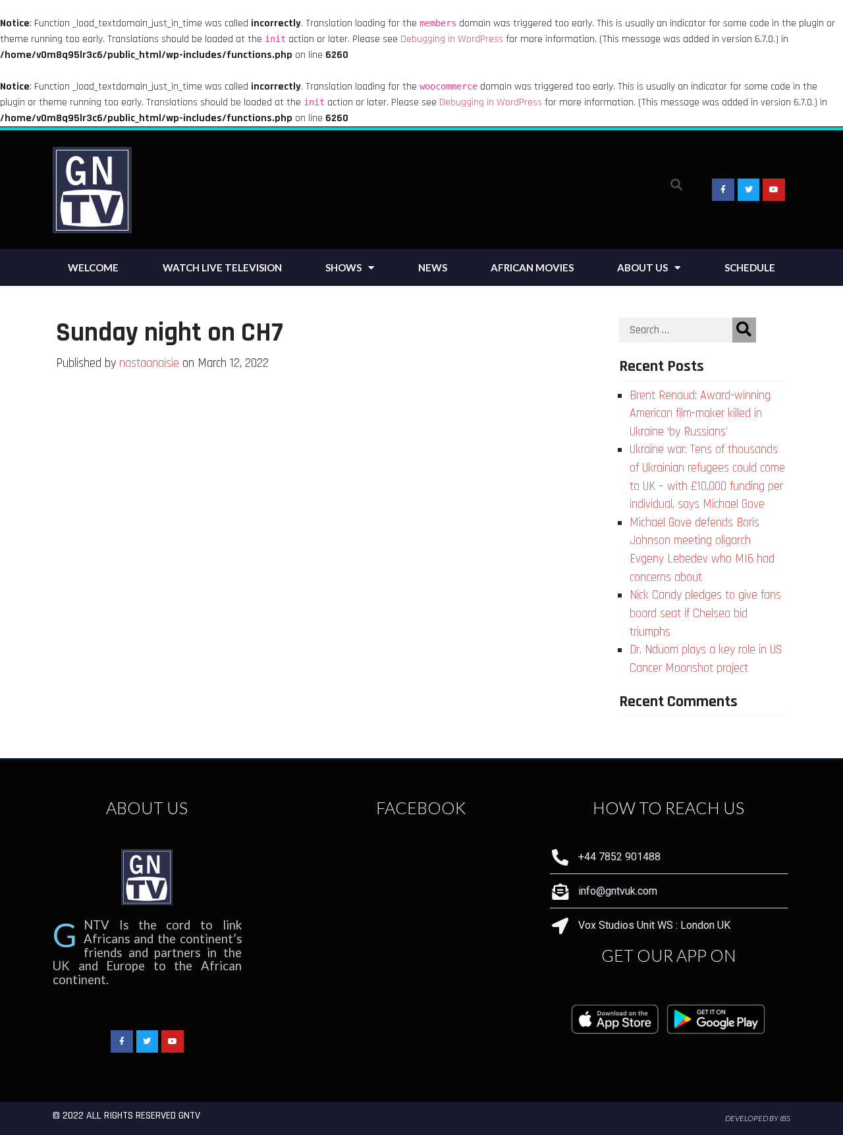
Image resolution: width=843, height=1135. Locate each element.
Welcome (93, 267)
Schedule (749, 267)
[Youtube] (774, 190)
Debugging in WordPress (451, 39)
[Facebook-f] (723, 190)
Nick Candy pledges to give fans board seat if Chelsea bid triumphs (705, 613)
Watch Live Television (222, 267)
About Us (642, 267)
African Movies (532, 267)
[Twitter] (147, 1041)
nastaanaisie (149, 363)
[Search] (744, 330)
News (432, 267)
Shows (343, 267)
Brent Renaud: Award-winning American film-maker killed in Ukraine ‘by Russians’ (700, 413)
